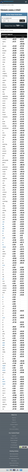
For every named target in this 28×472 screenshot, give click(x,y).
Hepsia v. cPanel (14, 438)
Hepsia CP (14, 435)
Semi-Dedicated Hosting (14, 458)
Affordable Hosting (14, 465)
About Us (14, 417)
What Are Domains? (14, 456)
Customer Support (14, 424)
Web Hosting (14, 460)
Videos (14, 426)
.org (3, 226)
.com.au (4, 247)
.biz (3, 231)
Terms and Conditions (14, 429)
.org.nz (3, 384)
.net (3, 224)
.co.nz (3, 317)
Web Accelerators (14, 447)
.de (3, 297)
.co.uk (3, 238)
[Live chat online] (23, 447)
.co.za (3, 265)
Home (1, 5)
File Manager (14, 442)
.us (2, 233)
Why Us (14, 419)
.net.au (3, 370)
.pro (3, 279)
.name (3, 342)
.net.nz (3, 381)
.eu (3, 244)
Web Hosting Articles (14, 453)
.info (3, 228)
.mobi (3, 345)
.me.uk (3, 368)
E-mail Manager (14, 444)
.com (3, 222)
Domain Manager (14, 440)
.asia (3, 379)
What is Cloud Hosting (14, 463)
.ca (2, 242)
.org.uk (3, 365)
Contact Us (14, 422)
